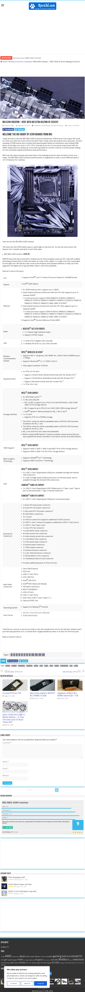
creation (21, 665)
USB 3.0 (74, 963)
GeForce (66, 956)
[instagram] (50, 973)
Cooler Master (35, 957)
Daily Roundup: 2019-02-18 (13, 671)
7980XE (14, 665)
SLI (71, 665)
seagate (48, 963)
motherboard (47, 960)
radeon (12, 963)
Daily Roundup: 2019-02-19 (71, 671)
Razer (17, 963)
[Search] (56, 790)
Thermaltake (68, 963)
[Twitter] (42, 988)
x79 (78, 963)
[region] (27, 977)
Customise (13, 983)
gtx (5, 960)
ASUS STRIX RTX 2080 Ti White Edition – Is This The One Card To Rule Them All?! (13, 718)
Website (5, 775)
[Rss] (38, 988)
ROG (27, 963)
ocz (71, 960)
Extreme (29, 665)
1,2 (40, 396)
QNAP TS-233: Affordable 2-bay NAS (22, 891)
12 (40, 655)
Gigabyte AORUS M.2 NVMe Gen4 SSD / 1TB (67, 694)
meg (46, 665)
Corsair (43, 956)
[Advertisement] (42, 16)
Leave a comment (73, 125)
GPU (2, 960)
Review (22, 962)
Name (5, 762)
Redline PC (5, 947)
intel (36, 665)
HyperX (14, 960)
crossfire (48, 956)
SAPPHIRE (43, 963)
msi (51, 665)
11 (36, 655)
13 (43, 655)
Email (5, 769)
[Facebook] (40, 988)
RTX (30, 963)
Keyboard (32, 960)
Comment (7, 743)
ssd (57, 962)
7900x (7, 665)
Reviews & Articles (16, 62)
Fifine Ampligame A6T (16, 877)
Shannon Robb (9, 125)
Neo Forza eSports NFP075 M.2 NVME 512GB (42, 694)
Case (27, 956)
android (14, 956)
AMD (8, 956)
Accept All (40, 983)
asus (22, 956)
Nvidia (63, 959)
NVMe (56, 665)
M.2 (41, 665)
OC (68, 959)
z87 (83, 963)
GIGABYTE (76, 956)
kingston (39, 959)
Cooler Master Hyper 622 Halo (20, 884)
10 (33, 655)
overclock (64, 665)
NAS (56, 960)
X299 (76, 665)
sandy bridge (36, 963)
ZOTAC (3, 965)
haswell (9, 960)
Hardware (28, 62)
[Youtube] (44, 988)
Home (4, 62)
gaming (57, 956)
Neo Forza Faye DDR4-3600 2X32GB (27, 58)
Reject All (27, 983)
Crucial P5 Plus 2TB (11, 693)
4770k (2, 956)
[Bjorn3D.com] (42, 5)
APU (18, 956)
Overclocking (5, 963)
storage (61, 963)
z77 (80, 963)
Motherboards (46, 125)
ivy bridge (26, 960)
